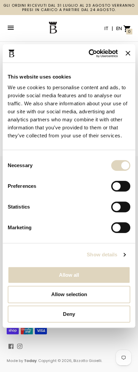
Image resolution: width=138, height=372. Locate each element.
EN (119, 28)
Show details (102, 254)
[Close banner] (128, 53)
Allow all (69, 275)
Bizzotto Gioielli (87, 360)
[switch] (120, 186)
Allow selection (69, 294)
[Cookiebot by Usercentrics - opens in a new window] (89, 53)
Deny (69, 314)
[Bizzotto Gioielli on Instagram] (19, 346)
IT (107, 28)
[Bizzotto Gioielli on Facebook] (11, 346)
